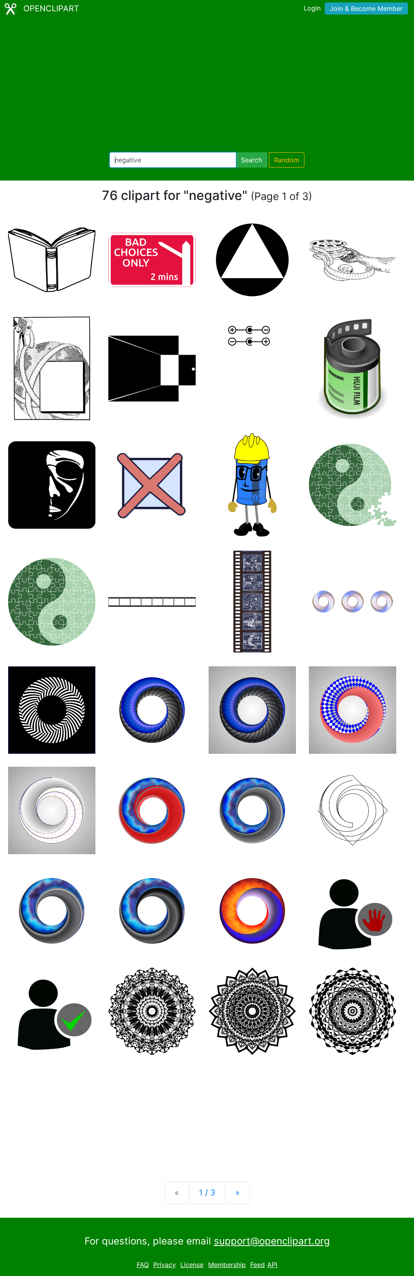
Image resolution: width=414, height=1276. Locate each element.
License (191, 1265)
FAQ (143, 1265)
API (272, 1265)
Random (286, 160)
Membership (227, 1265)
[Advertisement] (207, 85)
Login (312, 8)
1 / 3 (207, 1192)
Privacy (164, 1265)
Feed (257, 1265)
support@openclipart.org (272, 1241)
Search (251, 160)
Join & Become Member (366, 8)
